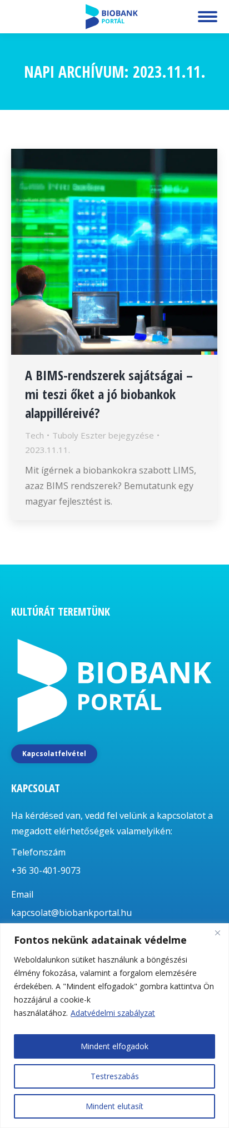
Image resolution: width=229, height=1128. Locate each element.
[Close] (217, 932)
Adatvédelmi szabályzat (113, 1013)
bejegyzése (103, 435)
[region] (114, 1025)
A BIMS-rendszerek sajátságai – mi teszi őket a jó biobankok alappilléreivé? (109, 394)
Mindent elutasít (114, 1106)
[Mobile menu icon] (207, 16)
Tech (34, 435)
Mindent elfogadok (114, 1046)
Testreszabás (115, 1076)
